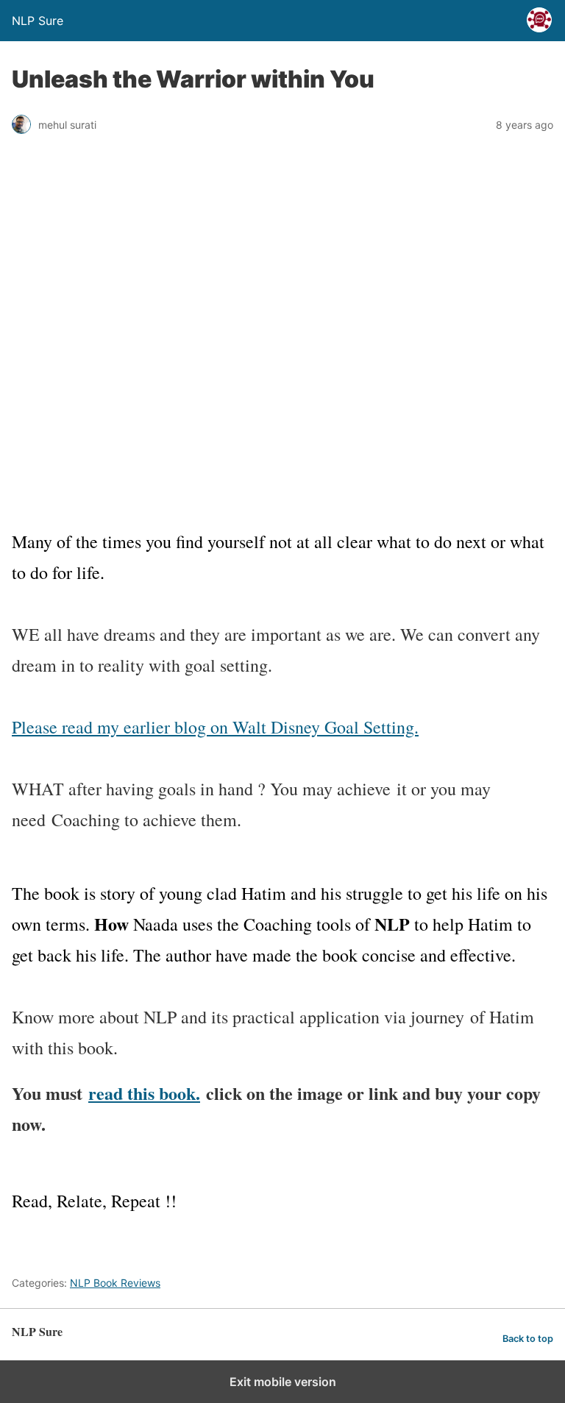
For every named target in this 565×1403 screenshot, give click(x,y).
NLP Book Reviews (115, 1282)
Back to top (527, 1338)
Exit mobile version (283, 1381)
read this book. (144, 1093)
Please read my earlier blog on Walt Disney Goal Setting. (215, 727)
